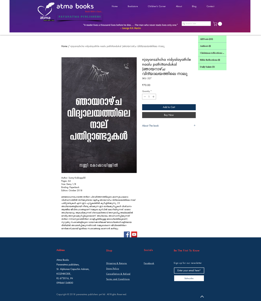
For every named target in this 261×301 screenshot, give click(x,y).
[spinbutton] (149, 96)
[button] (218, 24)
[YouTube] (134, 234)
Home (64, 46)
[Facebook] (127, 234)
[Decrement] (144, 96)
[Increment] (154, 96)
